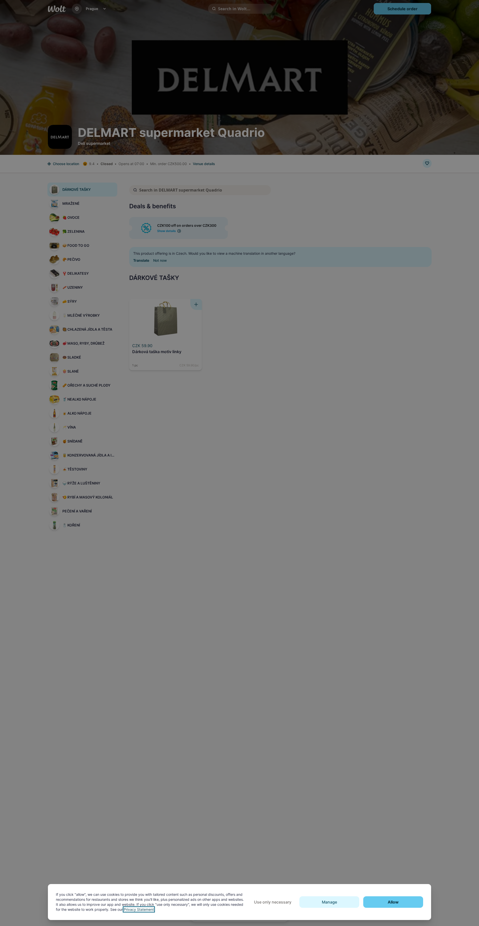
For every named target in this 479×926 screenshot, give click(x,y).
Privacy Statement (139, 909)
